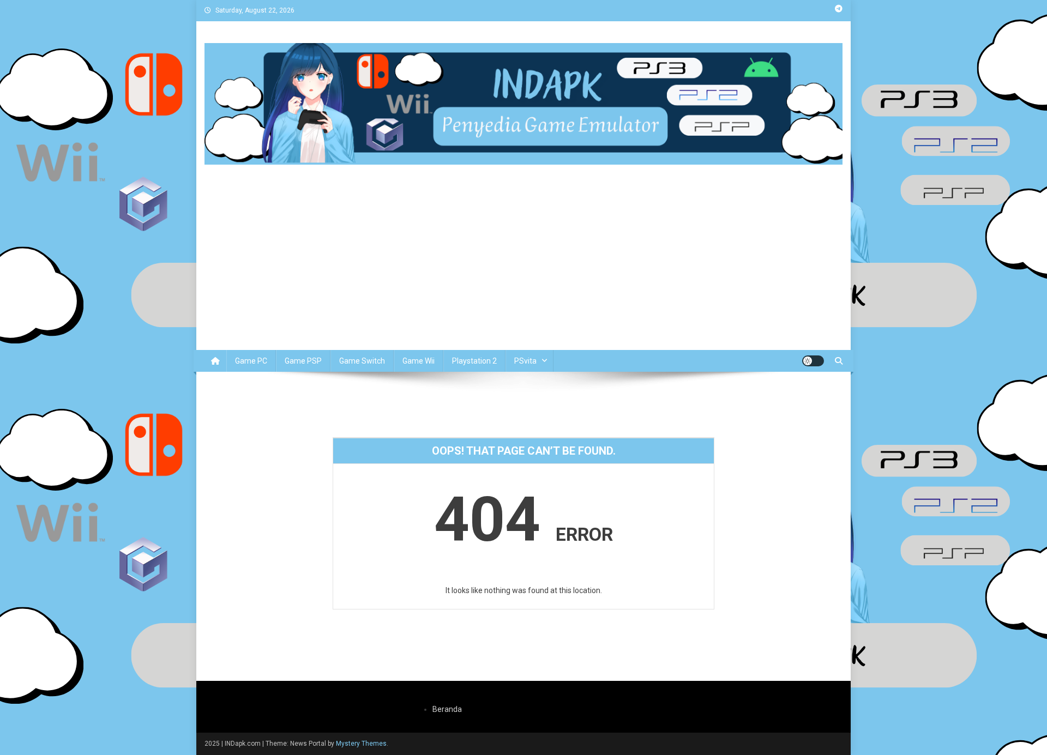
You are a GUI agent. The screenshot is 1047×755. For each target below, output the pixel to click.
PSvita (525, 361)
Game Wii (418, 361)
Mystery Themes (361, 743)
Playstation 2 (474, 361)
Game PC (251, 361)
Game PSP (303, 361)
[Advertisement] (523, 268)
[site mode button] (813, 360)
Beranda (447, 709)
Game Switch (362, 361)
